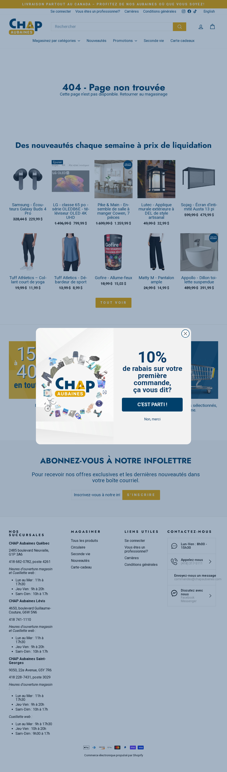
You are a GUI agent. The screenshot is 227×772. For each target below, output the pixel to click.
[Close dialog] (185, 333)
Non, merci (152, 419)
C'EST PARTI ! (152, 404)
